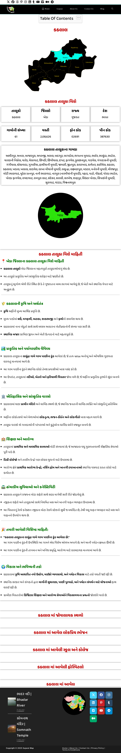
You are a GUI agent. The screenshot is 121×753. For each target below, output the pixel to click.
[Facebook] (101, 695)
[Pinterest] (101, 703)
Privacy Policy (97, 748)
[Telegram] (108, 710)
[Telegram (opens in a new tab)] (52, 2)
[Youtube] (101, 710)
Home (65, 748)
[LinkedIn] (93, 703)
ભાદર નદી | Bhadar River (24, 699)
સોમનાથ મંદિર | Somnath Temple (24, 727)
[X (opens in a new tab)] (8, 2)
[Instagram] (108, 695)
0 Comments (20, 711)
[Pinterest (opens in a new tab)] (21, 2)
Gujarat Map (28, 748)
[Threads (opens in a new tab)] (17, 2)
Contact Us (84, 748)
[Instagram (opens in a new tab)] (25, 2)
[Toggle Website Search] (112, 9)
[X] (93, 695)
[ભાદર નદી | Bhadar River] (12, 702)
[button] (56, 702)
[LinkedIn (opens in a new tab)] (30, 2)
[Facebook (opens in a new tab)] (13, 2)
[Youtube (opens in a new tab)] (37, 2)
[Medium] (93, 718)
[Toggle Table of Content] (77, 18)
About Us (73, 748)
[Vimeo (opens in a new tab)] (42, 2)
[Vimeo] (93, 710)
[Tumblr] (108, 703)
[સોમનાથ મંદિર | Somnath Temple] (12, 729)
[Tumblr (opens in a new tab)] (33, 2)
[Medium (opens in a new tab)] (47, 2)
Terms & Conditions (71, 750)
